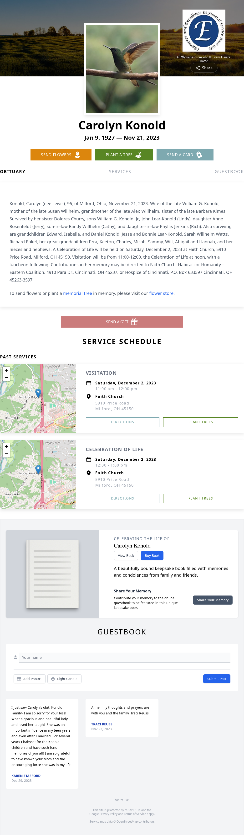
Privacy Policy (108, 814)
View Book (126, 555)
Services (120, 171)
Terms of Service (135, 814)
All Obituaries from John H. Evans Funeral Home (204, 59)
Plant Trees (200, 422)
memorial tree (77, 293)
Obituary (12, 171)
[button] (38, 393)
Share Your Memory (213, 600)
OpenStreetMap (127, 821)
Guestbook (229, 171)
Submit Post (216, 678)
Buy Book (152, 555)
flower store (161, 293)
